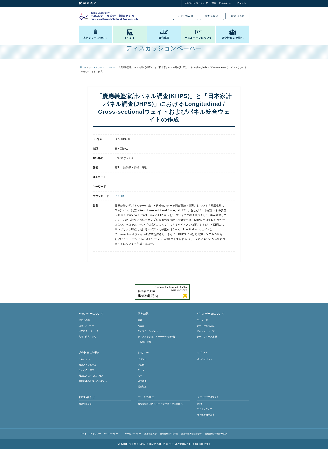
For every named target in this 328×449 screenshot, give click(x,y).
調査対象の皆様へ (233, 37)
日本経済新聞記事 (206, 414)
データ (141, 370)
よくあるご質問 (86, 370)
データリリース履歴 (207, 336)
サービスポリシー (133, 433)
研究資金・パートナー (90, 331)
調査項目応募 (211, 16)
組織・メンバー (86, 325)
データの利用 (146, 397)
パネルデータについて (198, 37)
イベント (129, 37)
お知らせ (143, 352)
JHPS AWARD (185, 16)
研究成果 (164, 37)
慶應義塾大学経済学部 (191, 433)
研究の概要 (84, 320)
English (241, 3)
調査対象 (142, 386)
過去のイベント (204, 359)
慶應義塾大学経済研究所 (216, 433)
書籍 (140, 320)
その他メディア (204, 409)
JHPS (200, 403)
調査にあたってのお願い (91, 375)
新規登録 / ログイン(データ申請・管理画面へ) (207, 3)
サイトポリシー (111, 433)
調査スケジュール (87, 364)
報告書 (141, 325)
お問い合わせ (237, 16)
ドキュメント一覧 (206, 331)
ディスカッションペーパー (151, 331)
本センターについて (95, 37)
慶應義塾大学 (150, 433)
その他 (141, 364)
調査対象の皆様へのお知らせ (93, 381)
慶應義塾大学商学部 (169, 433)
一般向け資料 (144, 342)
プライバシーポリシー (90, 433)
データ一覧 (202, 320)
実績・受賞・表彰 (87, 336)
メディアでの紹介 (208, 397)
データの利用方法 (206, 325)
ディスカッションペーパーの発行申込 (156, 336)
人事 (140, 375)
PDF (117, 196)
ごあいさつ (84, 359)
